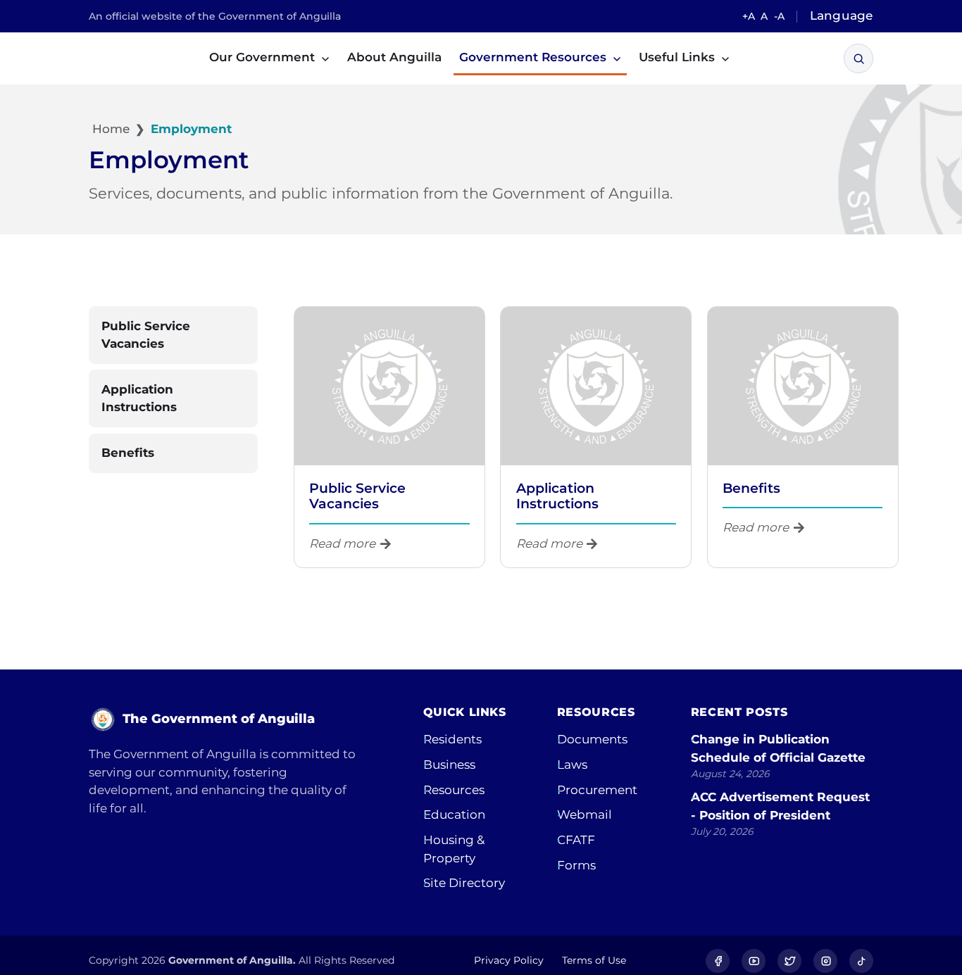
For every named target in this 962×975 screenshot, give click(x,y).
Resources (454, 790)
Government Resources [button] (534, 57)
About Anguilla (394, 57)
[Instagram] (825, 961)
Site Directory (464, 883)
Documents (592, 739)
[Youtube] (754, 961)
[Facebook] (718, 961)
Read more (342, 543)
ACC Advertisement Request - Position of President (780, 806)
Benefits (751, 488)
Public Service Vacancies (357, 496)
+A (748, 16)
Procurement (597, 790)
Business (449, 764)
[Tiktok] (861, 961)
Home (109, 129)
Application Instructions (557, 496)
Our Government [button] (263, 57)
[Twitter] (789, 961)
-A (779, 16)
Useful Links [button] (678, 57)
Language (841, 15)
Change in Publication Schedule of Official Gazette (778, 748)
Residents (452, 739)
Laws (572, 764)
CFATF (576, 840)
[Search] (859, 59)
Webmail (584, 814)
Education (454, 814)
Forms (576, 865)
